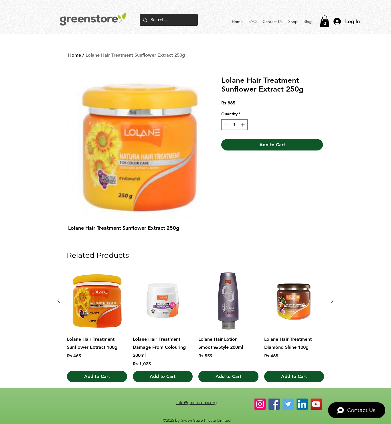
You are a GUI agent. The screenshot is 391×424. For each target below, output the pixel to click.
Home (74, 55)
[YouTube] (316, 404)
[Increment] (243, 125)
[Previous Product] (58, 300)
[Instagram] (260, 404)
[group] (195, 327)
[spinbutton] (234, 125)
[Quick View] (97, 301)
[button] (324, 21)
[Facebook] (274, 404)
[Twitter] (288, 404)
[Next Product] (332, 300)
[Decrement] (225, 125)
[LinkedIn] (302, 404)
